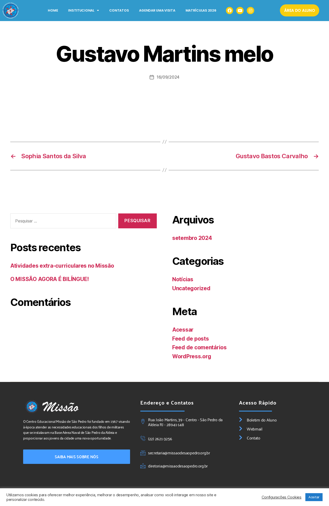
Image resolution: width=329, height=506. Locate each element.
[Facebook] (229, 10)
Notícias (182, 279)
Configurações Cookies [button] (281, 497)
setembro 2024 (192, 238)
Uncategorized (191, 288)
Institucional (81, 10)
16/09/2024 (168, 77)
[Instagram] (250, 10)
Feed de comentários (199, 347)
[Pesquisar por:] (62, 222)
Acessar (183, 329)
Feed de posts (190, 338)
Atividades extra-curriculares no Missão (62, 266)
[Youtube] (240, 10)
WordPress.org (191, 356)
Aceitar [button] (313, 497)
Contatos (119, 10)
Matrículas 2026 (201, 10)
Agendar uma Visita (157, 10)
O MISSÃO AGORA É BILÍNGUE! (49, 279)
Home (53, 10)
